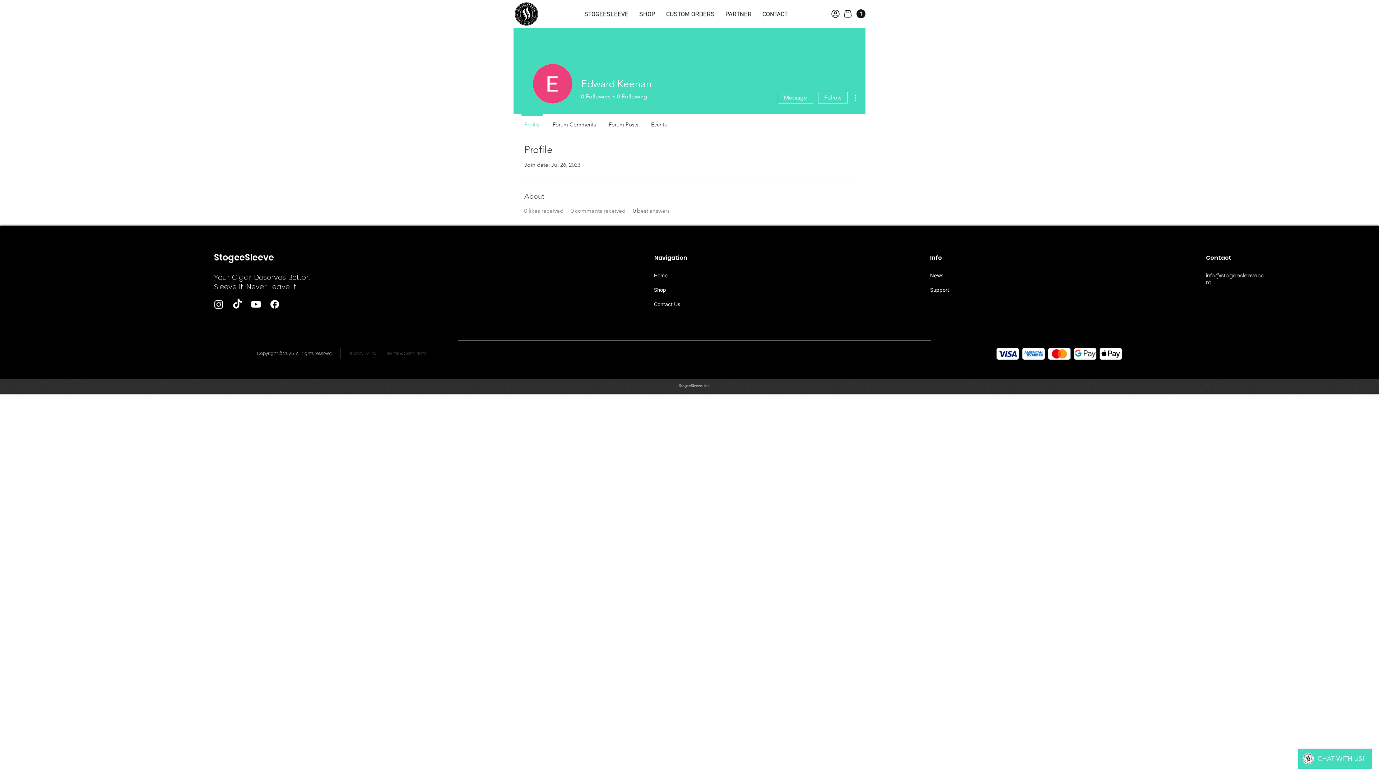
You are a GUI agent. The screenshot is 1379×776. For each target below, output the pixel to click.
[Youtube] (256, 304)
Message (795, 97)
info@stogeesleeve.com (1235, 279)
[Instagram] (218, 304)
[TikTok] (237, 304)
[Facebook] (274, 304)
